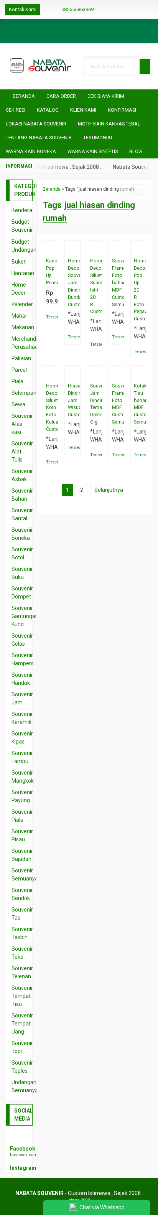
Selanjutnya (108, 490)
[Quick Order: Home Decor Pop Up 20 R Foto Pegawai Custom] (141, 250)
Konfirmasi (122, 110)
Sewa (18, 404)
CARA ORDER (61, 96)
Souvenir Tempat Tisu (22, 996)
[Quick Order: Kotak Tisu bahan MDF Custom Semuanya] (141, 375)
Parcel (19, 370)
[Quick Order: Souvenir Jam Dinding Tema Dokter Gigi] (98, 375)
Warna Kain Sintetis (92, 151)
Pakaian (21, 358)
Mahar (19, 316)
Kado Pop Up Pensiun (50, 271)
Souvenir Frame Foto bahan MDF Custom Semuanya (116, 282)
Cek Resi (15, 110)
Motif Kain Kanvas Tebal (109, 124)
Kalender (22, 304)
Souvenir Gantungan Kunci (25, 616)
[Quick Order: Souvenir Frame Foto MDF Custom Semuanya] (120, 375)
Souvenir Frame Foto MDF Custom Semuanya (116, 404)
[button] (145, 66)
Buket (19, 262)
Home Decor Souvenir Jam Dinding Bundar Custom (72, 282)
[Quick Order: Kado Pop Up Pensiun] (54, 250)
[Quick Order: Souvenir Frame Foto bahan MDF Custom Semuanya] (120, 250)
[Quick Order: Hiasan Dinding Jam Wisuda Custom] (76, 375)
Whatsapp (56, 316)
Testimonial (98, 137)
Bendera (22, 210)
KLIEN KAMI (83, 110)
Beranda (23, 96)
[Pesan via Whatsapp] (145, 9)
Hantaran (23, 273)
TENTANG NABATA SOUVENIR (39, 137)
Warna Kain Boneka (31, 151)
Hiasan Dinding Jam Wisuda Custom (72, 400)
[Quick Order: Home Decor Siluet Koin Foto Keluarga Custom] (54, 375)
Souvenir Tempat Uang (22, 1023)
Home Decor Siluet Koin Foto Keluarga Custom (50, 407)
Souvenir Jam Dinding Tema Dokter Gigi (94, 404)
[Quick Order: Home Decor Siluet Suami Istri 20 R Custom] (98, 250)
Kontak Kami (22, 9)
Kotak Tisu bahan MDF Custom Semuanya (138, 404)
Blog (135, 151)
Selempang (26, 393)
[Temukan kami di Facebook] (19, 1137)
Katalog (48, 110)
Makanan (23, 327)
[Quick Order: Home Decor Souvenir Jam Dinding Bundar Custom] (76, 250)
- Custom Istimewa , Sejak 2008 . (79, 1193)
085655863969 (77, 9)
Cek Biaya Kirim (105, 96)
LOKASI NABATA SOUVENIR (36, 124)
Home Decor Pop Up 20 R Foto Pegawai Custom (138, 289)
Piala (17, 381)
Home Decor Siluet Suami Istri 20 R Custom (94, 286)
